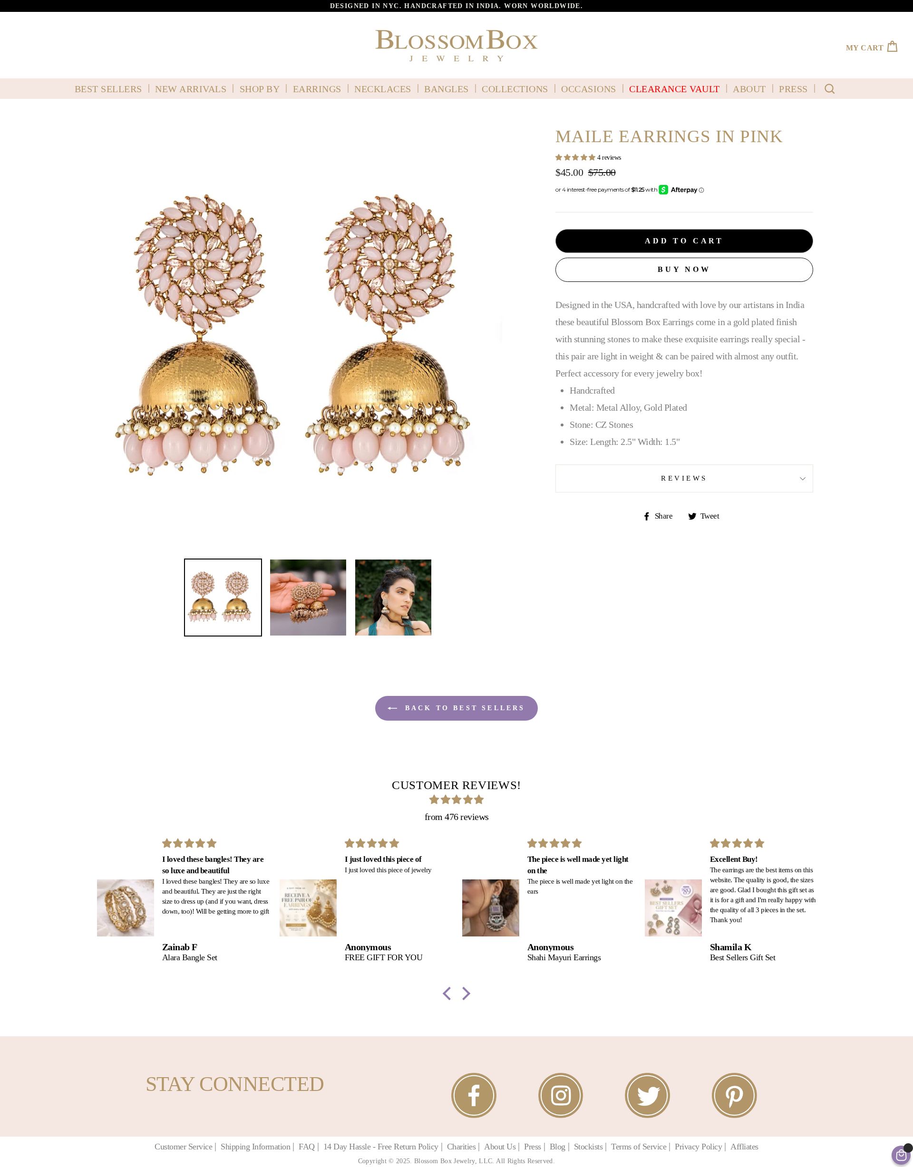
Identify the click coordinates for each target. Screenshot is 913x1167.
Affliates (744, 1146)
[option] (456, 6)
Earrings (317, 89)
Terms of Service (638, 1146)
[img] (456, 799)
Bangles (446, 89)
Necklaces (382, 89)
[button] (449, 993)
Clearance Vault (674, 89)
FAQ (307, 1146)
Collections (515, 89)
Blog (557, 1146)
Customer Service (183, 1146)
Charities (461, 1146)
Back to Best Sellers (463, 708)
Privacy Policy (698, 1146)
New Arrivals (190, 89)
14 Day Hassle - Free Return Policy (380, 1146)
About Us (499, 1146)
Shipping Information (255, 1146)
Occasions (588, 89)
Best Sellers (108, 89)
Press (793, 89)
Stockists (588, 1146)
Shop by (260, 89)
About (749, 89)
